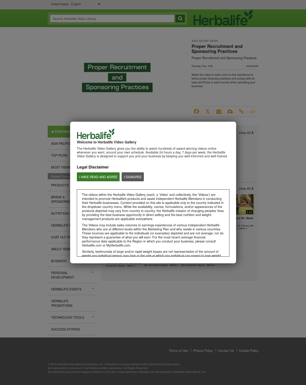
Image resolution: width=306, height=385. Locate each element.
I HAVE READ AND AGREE (98, 177)
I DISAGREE (133, 177)
